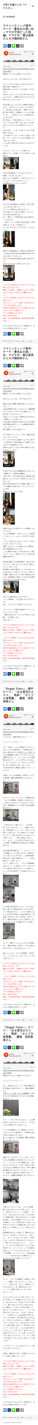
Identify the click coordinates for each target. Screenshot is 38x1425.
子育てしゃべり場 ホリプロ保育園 (15, 1093)
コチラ (19, 948)
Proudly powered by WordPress (12, 1422)
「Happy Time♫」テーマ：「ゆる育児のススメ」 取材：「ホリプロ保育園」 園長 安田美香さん (18, 1033)
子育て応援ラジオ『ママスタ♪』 (15, 6)
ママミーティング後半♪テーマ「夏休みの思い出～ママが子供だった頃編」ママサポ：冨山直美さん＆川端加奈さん (18, 32)
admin (19, 341)
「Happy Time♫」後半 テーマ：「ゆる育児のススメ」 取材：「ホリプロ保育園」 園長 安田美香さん (19, 695)
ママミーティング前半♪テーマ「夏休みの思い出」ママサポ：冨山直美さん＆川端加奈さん (18, 353)
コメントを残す (28, 341)
